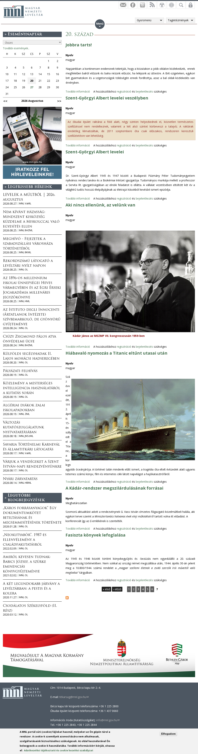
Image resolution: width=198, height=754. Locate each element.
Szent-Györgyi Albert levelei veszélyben (107, 98)
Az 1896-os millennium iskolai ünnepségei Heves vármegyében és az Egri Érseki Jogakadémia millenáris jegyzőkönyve (32, 288)
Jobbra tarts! (79, 45)
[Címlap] (23, 11)
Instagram (142, 5)
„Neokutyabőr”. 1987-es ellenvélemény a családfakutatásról (24, 540)
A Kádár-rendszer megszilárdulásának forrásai (114, 488)
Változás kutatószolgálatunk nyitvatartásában (23, 427)
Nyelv (69, 55)
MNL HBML (25, 482)
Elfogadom (168, 733)
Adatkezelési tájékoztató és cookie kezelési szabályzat (58, 750)
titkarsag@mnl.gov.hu (74, 697)
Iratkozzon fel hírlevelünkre (123, 5)
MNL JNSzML (26, 436)
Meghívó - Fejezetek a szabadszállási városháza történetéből (28, 243)
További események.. (16, 48)
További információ (78, 91)
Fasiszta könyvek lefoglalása (95, 535)
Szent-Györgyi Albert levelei (95, 152)
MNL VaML (25, 203)
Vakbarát (161, 5)
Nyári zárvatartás (20, 479)
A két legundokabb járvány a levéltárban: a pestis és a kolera (31, 588)
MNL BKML (25, 252)
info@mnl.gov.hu (107, 720)
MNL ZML (24, 414)
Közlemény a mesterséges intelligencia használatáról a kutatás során (31, 388)
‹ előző (117, 589)
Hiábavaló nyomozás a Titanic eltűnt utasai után (116, 353)
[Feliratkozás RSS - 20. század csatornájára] (67, 598)
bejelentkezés (144, 91)
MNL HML (24, 301)
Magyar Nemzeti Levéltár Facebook (132, 5)
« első (106, 589)
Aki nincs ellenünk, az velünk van (100, 205)
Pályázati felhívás (20, 371)
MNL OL (23, 269)
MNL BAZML (26, 230)
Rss (152, 5)
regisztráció (124, 91)
